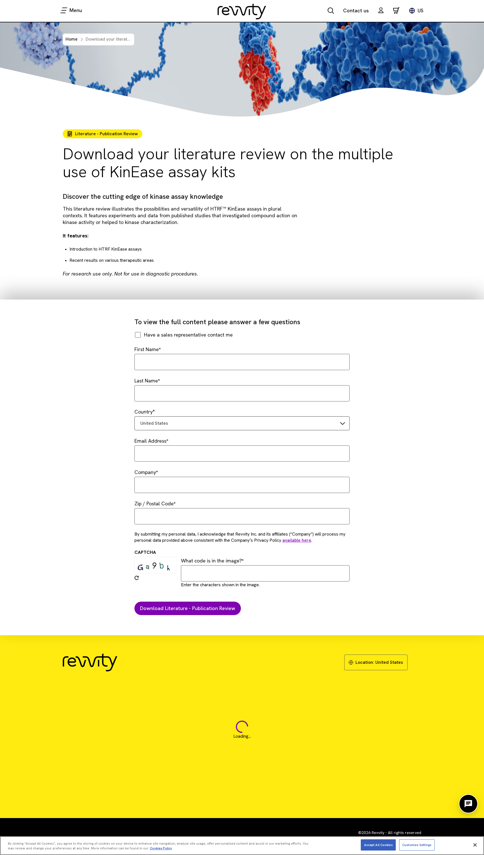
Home (72, 39)
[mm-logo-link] (242, 11)
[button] (381, 11)
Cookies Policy (161, 848)
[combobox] (242, 423)
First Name (146, 349)
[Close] (475, 845)
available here (296, 540)
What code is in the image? (211, 560)
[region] (242, 845)
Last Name (146, 380)
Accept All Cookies (378, 845)
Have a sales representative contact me (188, 334)
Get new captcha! (136, 578)
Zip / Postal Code (154, 503)
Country (143, 411)
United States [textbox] (154, 423)
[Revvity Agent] (468, 804)
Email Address (150, 441)
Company (145, 472)
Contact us (356, 10)
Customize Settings (417, 845)
